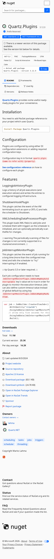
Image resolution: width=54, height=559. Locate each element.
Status (6, 492)
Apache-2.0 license (15, 374)
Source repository (14, 368)
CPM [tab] (42, 56)
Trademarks (8, 547)
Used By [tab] (29, 86)
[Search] (47, 10)
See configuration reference (16, 167)
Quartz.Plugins (10, 100)
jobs (29, 440)
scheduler (9, 444)
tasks (21, 440)
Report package (13, 406)
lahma (11, 423)
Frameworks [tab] (26, 80)
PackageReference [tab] (29, 56)
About (24, 541)
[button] (43, 69)
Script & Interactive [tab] (22, 60)
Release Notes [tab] (26, 91)
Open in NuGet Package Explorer (22, 390)
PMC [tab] (16, 56)
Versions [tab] (10, 91)
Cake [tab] (6, 64)
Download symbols (15, 385)
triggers (39, 440)
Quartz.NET (14, 430)
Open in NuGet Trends (17, 395)
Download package (15, 379)
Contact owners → (10, 417)
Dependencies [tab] (12, 86)
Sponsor (10, 401)
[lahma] (4, 423)
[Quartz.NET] (4, 430)
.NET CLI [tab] (7, 56)
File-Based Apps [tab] (40, 60)
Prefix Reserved (13, 31)
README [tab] (10, 80)
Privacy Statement (33, 544)
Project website (13, 363)
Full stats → (7, 331)
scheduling (9, 440)
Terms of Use (35, 541)
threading (22, 444)
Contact (7, 480)
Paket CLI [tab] (7, 60)
